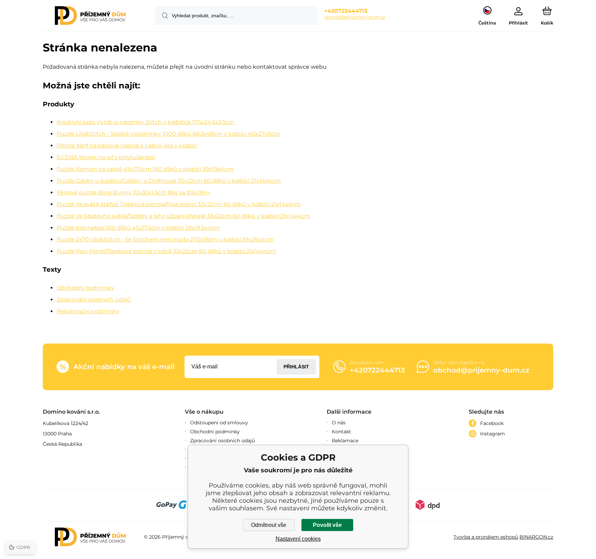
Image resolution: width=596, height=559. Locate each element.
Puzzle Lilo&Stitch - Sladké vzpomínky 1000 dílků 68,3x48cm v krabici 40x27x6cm (168, 134)
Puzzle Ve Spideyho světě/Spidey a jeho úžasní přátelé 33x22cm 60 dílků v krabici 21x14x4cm (183, 216)
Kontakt (341, 431)
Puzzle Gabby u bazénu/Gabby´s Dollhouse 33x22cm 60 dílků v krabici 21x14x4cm (169, 180)
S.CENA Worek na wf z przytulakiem (106, 157)
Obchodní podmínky (85, 288)
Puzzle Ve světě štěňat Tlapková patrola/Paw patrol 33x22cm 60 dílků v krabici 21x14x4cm (179, 204)
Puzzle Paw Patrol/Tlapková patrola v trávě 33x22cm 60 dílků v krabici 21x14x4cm (166, 251)
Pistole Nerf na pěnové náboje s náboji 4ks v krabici (127, 145)
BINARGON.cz (536, 537)
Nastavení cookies (298, 539)
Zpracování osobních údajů (94, 299)
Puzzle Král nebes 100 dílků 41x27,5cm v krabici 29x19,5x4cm (138, 227)
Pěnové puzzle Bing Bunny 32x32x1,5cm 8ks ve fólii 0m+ (133, 192)
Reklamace (345, 440)
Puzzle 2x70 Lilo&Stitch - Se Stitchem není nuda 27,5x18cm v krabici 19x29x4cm (165, 239)
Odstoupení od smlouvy (219, 423)
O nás (339, 423)
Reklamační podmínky (88, 311)
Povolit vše (327, 525)
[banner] (90, 16)
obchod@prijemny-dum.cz (354, 17)
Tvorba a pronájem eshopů (486, 537)
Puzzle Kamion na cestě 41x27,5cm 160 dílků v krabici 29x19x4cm (145, 169)
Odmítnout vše (268, 525)
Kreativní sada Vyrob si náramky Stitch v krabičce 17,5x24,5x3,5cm (146, 122)
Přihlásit (296, 366)
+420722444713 (345, 11)
